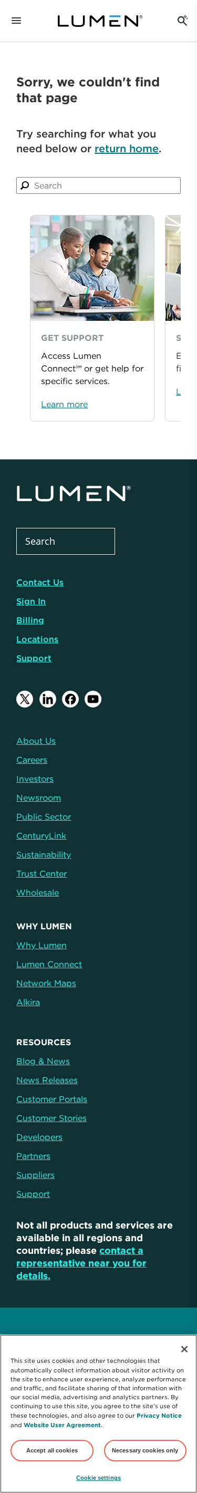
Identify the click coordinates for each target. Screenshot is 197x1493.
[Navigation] (16, 21)
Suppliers (35, 1175)
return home (127, 148)
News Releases (47, 1080)
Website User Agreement (62, 1425)
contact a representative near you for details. (81, 1263)
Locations (37, 639)
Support (33, 658)
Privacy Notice (159, 1415)
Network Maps (46, 983)
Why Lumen (41, 945)
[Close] (184, 1349)
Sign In (31, 601)
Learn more (64, 404)
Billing (30, 620)
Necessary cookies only (145, 1450)
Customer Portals (51, 1099)
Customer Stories (51, 1118)
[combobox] (98, 185)
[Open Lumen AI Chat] (182, 21)
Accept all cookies (52, 1450)
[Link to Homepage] (100, 21)
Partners (33, 1156)
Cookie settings (98, 1478)
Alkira (28, 1002)
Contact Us (40, 582)
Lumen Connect (49, 964)
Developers (39, 1137)
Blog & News (43, 1061)
